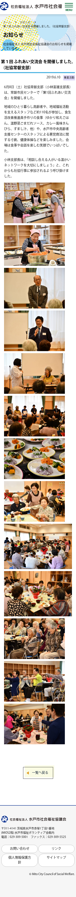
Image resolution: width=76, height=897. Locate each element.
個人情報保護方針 (19, 860)
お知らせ (25, 22)
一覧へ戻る (40, 772)
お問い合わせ (19, 848)
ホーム (7, 22)
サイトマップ (56, 857)
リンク (56, 848)
